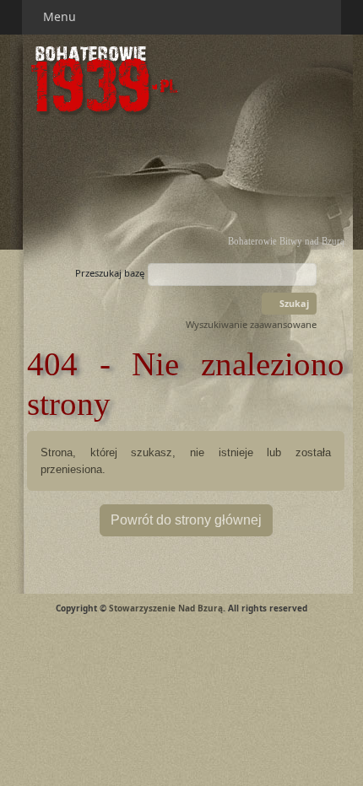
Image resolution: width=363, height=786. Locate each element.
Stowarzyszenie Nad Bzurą (166, 608)
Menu (61, 16)
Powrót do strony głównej (186, 520)
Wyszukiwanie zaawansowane (251, 324)
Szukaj (293, 303)
